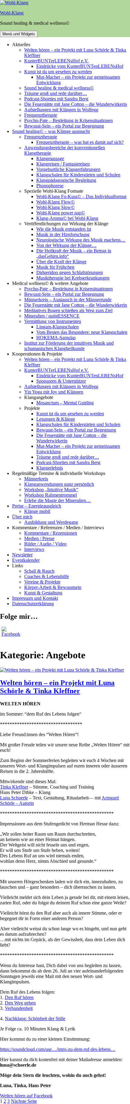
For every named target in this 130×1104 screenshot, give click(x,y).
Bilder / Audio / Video (45, 543)
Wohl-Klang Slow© (55, 207)
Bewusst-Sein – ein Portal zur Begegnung (64, 125)
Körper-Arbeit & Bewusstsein (52, 587)
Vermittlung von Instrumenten (52, 321)
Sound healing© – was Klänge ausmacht (51, 131)
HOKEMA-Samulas (56, 337)
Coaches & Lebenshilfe (46, 576)
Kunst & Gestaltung (43, 592)
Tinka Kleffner (14, 786)
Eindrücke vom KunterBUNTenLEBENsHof (79, 66)
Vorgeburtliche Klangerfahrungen (68, 169)
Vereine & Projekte (42, 581)
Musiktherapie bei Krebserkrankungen (72, 277)
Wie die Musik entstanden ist (63, 229)
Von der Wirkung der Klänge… (66, 245)
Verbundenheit (19, 1008)
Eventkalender (26, 560)
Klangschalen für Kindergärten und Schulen (78, 174)
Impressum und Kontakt (35, 598)
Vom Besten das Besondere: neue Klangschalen (81, 332)
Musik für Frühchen (55, 267)
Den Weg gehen (20, 1002)
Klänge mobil (37, 511)
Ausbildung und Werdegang (51, 522)
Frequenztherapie (40, 115)
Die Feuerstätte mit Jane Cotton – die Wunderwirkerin (75, 104)
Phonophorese (49, 185)
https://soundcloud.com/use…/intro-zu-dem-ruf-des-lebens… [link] (57, 1049)
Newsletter (22, 554)
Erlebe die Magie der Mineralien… (57, 500)
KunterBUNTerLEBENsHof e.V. (56, 60)
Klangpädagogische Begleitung (66, 180)
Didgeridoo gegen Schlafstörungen (69, 272)
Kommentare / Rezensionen (50, 533)
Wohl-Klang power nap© (60, 212)
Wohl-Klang (12, 12)
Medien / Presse (39, 538)
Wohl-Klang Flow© (55, 201)
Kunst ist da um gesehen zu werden (58, 71)
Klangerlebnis (49, 467)
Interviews (34, 549)
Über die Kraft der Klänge (61, 261)
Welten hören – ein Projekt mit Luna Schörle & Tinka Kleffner (57, 687)
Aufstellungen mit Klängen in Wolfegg (61, 109)
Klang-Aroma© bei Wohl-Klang (67, 218)
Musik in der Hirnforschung (62, 234)
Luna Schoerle (14, 797)
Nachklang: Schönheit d (28, 1018)
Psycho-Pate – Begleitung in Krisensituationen (68, 120)
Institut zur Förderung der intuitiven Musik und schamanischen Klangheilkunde (69, 345)
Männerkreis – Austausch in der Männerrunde (68, 299)
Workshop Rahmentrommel (50, 495)
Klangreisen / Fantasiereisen (63, 163)
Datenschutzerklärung (33, 603)
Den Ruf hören (19, 997)
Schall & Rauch (39, 571)
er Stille (58, 1018)
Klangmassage (50, 158)
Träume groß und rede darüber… (55, 93)
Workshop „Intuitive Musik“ (51, 489)
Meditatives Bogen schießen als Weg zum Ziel (68, 310)
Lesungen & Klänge (55, 419)
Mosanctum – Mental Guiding (65, 402)
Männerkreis (36, 478)
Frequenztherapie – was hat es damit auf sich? (80, 142)
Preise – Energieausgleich (36, 505)
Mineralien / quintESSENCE (52, 315)
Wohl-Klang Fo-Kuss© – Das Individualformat (81, 196)
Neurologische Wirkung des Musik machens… (80, 239)
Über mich (22, 516)
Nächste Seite (24, 1101)
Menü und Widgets (18, 34)
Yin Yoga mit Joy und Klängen (53, 391)
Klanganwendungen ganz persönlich (59, 484)
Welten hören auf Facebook (26, 1095)
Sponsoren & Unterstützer (61, 381)
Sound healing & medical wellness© (59, 87)
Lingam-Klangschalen (57, 326)
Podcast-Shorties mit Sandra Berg (56, 98)
